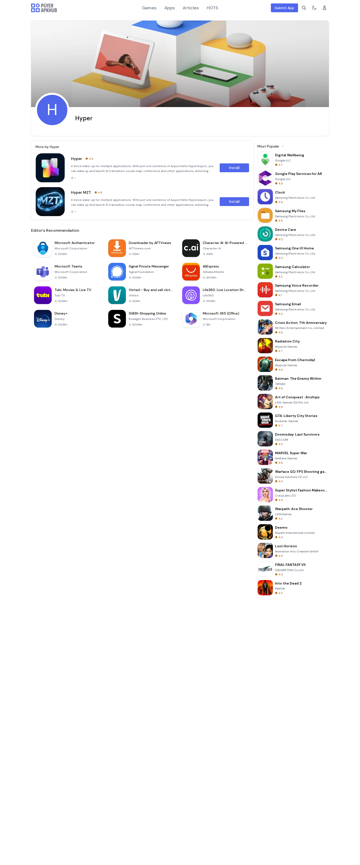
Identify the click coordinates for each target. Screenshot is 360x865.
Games (149, 8)
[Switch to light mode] (314, 7)
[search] (304, 7)
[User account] (324, 7)
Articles (191, 8)
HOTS (212, 8)
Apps (169, 8)
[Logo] (44, 8)
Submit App (284, 8)
